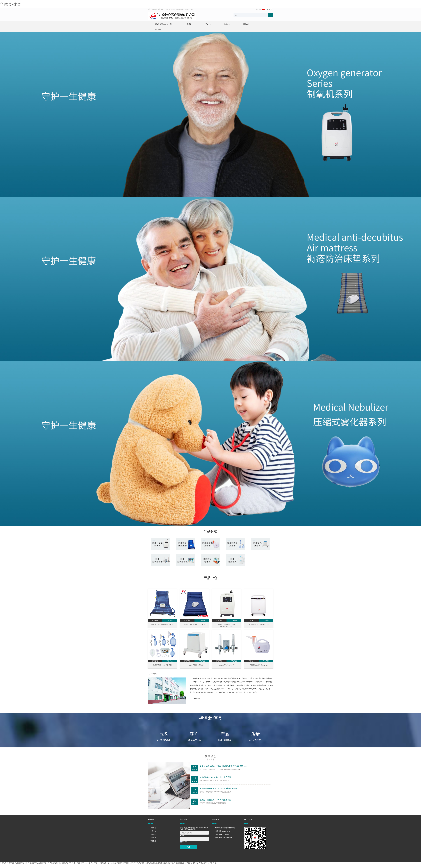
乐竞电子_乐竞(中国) (7, 863)
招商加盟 (246, 24)
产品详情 (155, 620)
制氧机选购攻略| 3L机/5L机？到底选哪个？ (217, 777)
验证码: (182, 835)
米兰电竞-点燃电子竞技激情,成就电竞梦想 (152, 863)
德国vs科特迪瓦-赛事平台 (190, 863)
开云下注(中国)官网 (174, 863)
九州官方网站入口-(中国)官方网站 (26, 863)
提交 (188, 847)
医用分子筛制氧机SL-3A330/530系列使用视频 (218, 788)
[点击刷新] (183, 842)
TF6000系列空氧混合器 (226, 665)
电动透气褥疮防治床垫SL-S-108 (194, 624)
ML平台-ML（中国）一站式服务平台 (97, 863)
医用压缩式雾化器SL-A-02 (259, 665)
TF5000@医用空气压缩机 (194, 665)
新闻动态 (227, 24)
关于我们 (188, 24)
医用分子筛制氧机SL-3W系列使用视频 (215, 800)
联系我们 (158, 29)
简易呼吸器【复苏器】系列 (162, 665)
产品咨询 (169, 620)
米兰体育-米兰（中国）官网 (74, 863)
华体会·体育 (10, 4)
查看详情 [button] (197, 698)
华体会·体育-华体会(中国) (163, 24)
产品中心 (208, 24)
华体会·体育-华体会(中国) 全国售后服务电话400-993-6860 (223, 766)
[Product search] (270, 15)
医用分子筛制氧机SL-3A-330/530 (258, 624)
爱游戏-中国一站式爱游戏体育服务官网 (51, 863)
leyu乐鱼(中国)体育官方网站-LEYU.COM (124, 863)
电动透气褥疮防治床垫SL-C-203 (162, 624)
